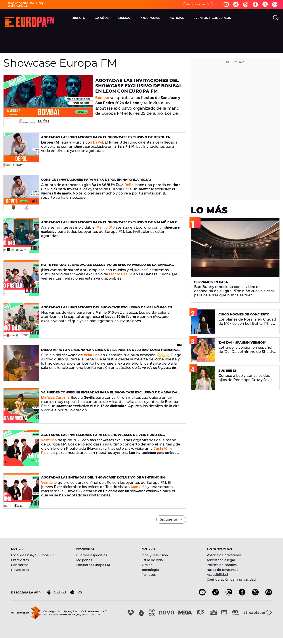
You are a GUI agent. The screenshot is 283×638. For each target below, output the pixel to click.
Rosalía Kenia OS (17, 5)
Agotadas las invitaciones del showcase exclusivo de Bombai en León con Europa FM (138, 86)
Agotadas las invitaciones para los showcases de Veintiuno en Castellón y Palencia (101, 437)
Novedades (20, 570)
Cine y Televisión (155, 555)
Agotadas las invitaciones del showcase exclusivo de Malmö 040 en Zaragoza (106, 309)
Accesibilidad (217, 575)
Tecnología (150, 570)
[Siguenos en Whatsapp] (274, 4)
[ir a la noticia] (48, 100)
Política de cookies (222, 565)
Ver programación (198, 4)
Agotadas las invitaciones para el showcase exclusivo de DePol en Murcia (105, 139)
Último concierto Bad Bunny (25, 3)
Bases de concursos (222, 570)
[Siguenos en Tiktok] (236, 4)
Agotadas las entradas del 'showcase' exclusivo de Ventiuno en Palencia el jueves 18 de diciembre (103, 479)
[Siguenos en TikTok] (215, 594)
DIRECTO (78, 17)
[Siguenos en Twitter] (265, 5)
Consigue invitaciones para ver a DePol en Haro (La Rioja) (96, 180)
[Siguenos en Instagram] (245, 4)
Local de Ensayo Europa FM (32, 555)
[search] (275, 17)
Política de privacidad (224, 555)
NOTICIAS (176, 17)
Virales (147, 565)
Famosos (149, 575)
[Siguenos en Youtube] (226, 4)
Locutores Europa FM (93, 565)
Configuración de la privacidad (231, 580)
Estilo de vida (152, 560)
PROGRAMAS (150, 17)
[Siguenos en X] (255, 594)
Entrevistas (20, 560)
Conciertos (19, 565)
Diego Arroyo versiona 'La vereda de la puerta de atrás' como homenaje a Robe (110, 352)
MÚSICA (124, 17)
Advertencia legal (221, 560)
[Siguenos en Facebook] (255, 4)
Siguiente (168, 519)
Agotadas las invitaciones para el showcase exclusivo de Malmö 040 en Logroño (110, 224)
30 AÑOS (102, 17)
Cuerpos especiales (91, 555)
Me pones (84, 560)
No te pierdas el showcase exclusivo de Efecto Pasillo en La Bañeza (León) (106, 266)
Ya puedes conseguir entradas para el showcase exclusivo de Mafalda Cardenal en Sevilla (109, 394)
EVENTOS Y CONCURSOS (212, 17)
